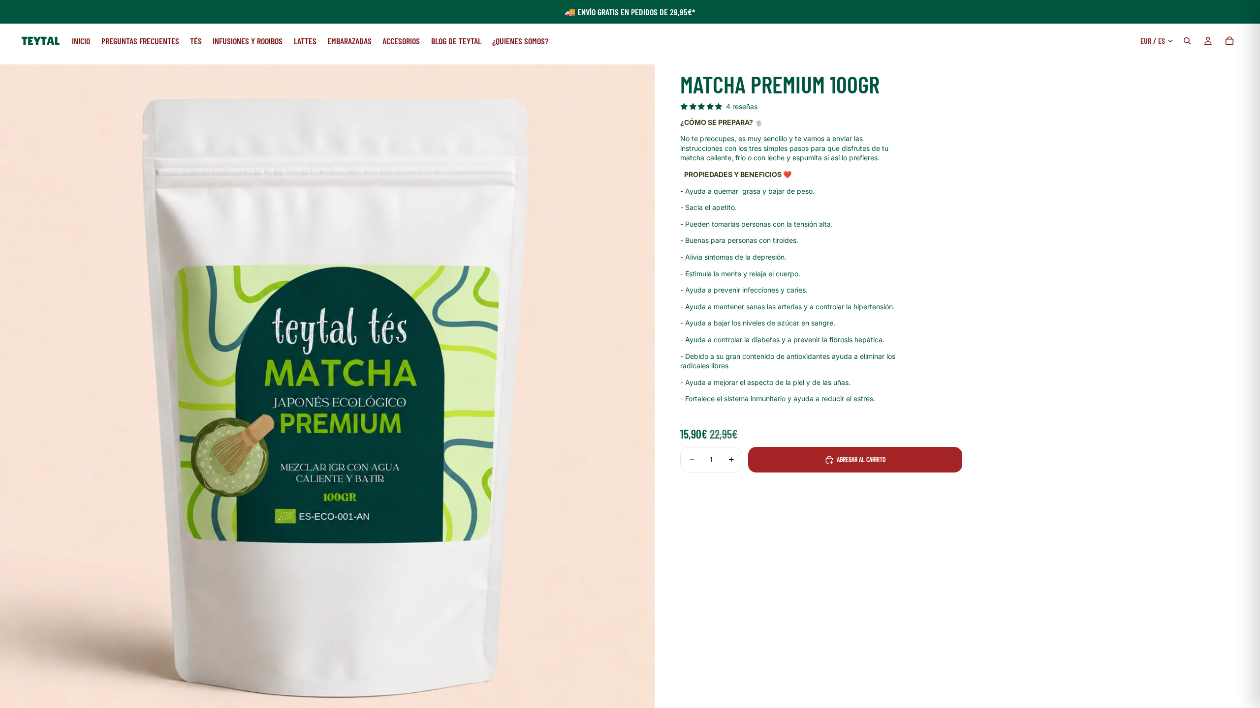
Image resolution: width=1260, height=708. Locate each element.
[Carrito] (1229, 41)
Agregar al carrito (861, 459)
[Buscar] (1187, 41)
